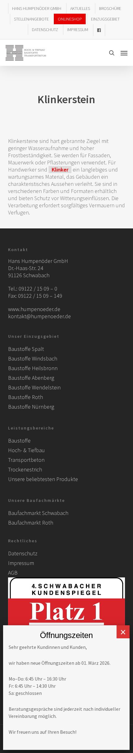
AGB (13, 572)
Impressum (21, 563)
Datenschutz (22, 553)
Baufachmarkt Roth (30, 522)
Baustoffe (19, 440)
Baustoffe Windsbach (32, 358)
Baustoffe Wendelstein (34, 387)
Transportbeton (26, 459)
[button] (124, 53)
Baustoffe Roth (25, 397)
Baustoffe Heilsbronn (33, 368)
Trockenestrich (25, 469)
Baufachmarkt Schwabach (38, 513)
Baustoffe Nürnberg (31, 406)
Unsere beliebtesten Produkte (43, 479)
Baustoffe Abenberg (31, 377)
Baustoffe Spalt (26, 348)
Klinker (60, 169)
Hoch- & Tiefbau (26, 450)
